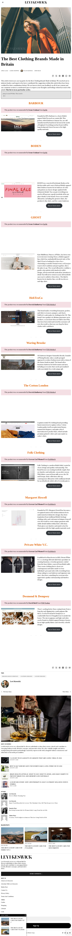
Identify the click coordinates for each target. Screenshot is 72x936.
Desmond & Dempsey (36, 596)
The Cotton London (36, 385)
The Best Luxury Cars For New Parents (59, 847)
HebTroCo (36, 297)
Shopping (16, 70)
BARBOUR (36, 103)
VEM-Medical (51, 305)
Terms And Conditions (7, 896)
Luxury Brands (40, 676)
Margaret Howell (36, 497)
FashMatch (52, 459)
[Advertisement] (36, 170)
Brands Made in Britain (10, 676)
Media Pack (4, 887)
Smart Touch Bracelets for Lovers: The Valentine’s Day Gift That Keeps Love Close (33, 803)
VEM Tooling (45, 603)
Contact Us (4, 890)
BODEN (36, 146)
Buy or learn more (54, 134)
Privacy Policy (5, 893)
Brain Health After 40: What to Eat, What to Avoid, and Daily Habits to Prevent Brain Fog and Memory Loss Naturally (39, 775)
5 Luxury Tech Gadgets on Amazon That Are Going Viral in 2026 (36, 758)
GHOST (36, 217)
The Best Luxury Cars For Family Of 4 (11, 849)
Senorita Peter (13, 808)
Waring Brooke (36, 342)
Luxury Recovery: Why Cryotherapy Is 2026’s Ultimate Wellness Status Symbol (39, 783)
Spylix (45, 110)
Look (2, 911)
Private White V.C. (36, 544)
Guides (12, 70)
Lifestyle (3, 908)
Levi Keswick (29, 70)
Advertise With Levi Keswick (9, 884)
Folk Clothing (36, 452)
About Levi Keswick (7, 881)
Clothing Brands (26, 676)
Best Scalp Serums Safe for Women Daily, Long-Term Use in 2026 (36, 766)
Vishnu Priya (12, 815)
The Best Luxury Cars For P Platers (35, 847)
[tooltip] (53, 76)
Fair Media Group (30, 932)
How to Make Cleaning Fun (17, 796)
